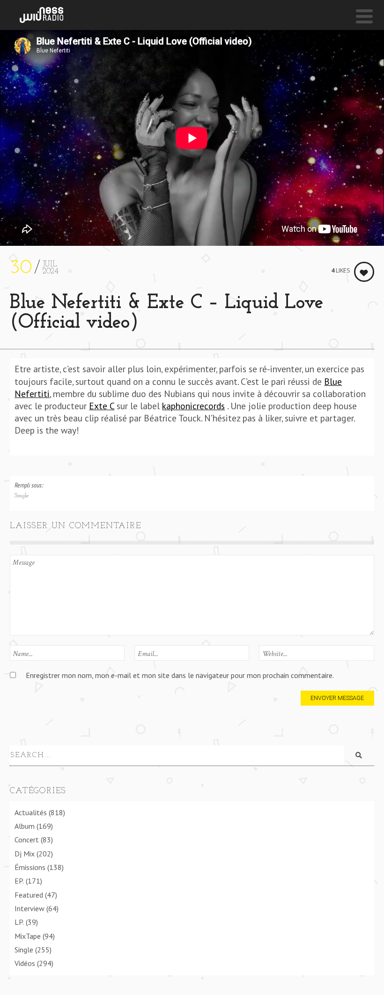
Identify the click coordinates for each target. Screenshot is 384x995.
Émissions (30, 867)
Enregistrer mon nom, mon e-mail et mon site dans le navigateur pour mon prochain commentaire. (180, 675)
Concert (27, 839)
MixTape (28, 936)
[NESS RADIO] (41, 15)
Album (25, 826)
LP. (19, 922)
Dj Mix (25, 853)
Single (22, 496)
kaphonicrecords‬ (193, 406)
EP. (19, 880)
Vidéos (25, 963)
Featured (29, 894)
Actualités (31, 812)
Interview (29, 908)
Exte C (101, 406)
